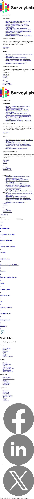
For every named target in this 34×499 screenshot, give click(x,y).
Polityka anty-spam (8, 395)
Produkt (5, 365)
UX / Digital (6, 381)
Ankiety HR (6, 380)
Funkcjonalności (7, 364)
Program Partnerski (8, 356)
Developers (6, 400)
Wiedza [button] (5, 48)
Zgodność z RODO (8, 396)
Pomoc (5, 398)
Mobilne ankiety (7, 367)
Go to (1, 0)
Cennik (5, 76)
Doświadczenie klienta (8, 379)
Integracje (5, 354)
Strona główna (6, 348)
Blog (4, 352)
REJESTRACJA (7, 84)
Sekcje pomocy (4, 214)
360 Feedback (6, 383)
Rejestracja (6, 392)
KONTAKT (6, 47)
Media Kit (5, 351)
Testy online (6, 384)
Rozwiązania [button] (6, 15)
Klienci (5, 355)
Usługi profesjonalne (8, 368)
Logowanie (6, 390)
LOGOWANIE (7, 83)
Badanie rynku (7, 377)
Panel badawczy (7, 370)
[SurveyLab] (17, 12)
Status (4, 399)
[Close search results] (22, 219)
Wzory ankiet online (8, 371)
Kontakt (5, 77)
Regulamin (6, 393)
